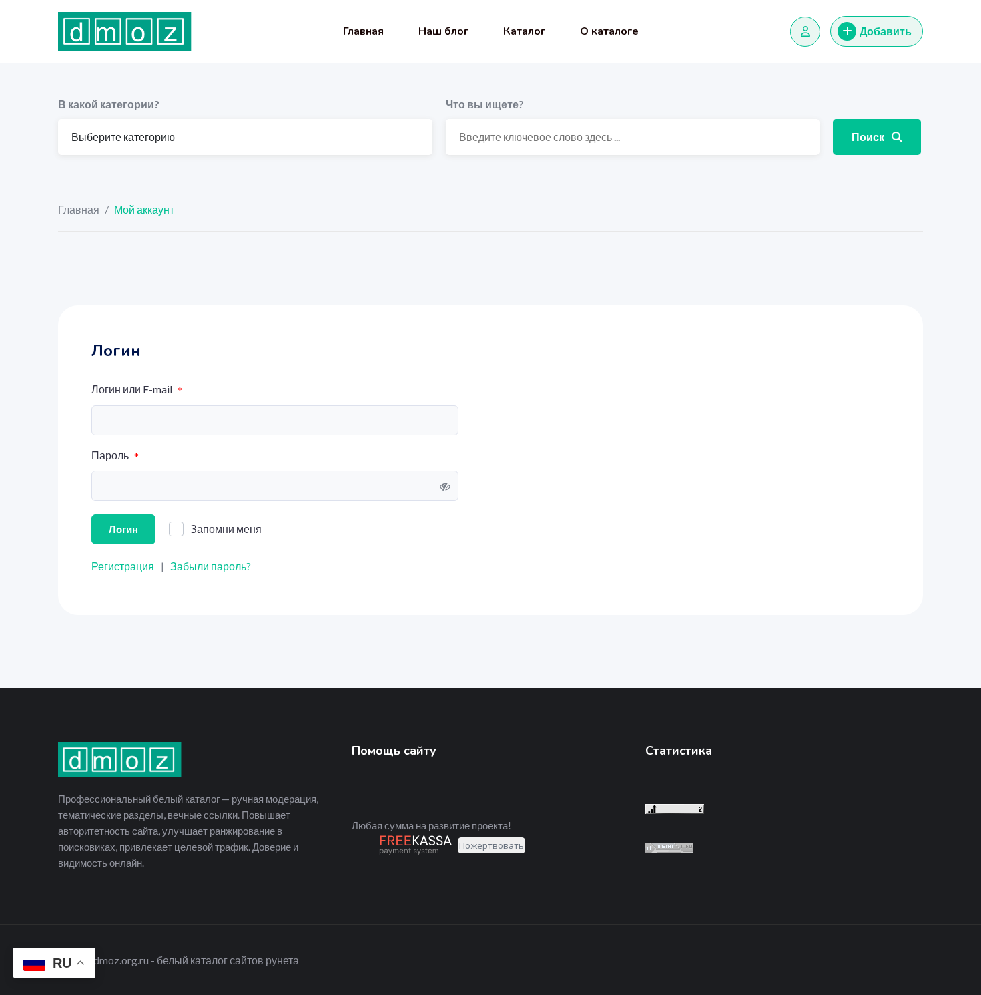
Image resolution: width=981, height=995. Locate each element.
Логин (123, 529)
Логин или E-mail (136, 390)
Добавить (886, 31)
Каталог (524, 31)
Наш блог (443, 31)
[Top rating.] (669, 847)
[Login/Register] (805, 32)
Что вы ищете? (485, 103)
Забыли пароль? (210, 566)
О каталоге (609, 31)
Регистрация (122, 566)
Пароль (115, 456)
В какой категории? (108, 103)
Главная (363, 31)
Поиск (869, 136)
